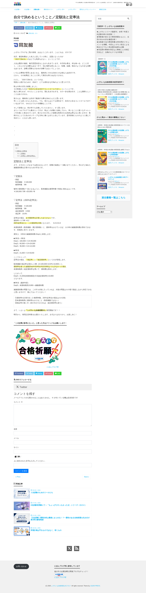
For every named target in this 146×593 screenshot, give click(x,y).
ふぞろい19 (59, 9)
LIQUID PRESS (95, 586)
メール (16, 438)
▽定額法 (22, 153)
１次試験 (16, 9)
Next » (86, 477)
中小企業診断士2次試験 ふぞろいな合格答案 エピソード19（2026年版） (118, 64)
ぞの (36, 33)
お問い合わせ (21, 566)
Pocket (49, 28)
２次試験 (26, 9)
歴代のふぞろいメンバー (87, 9)
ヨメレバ (116, 67)
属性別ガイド (48, 9)
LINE (58, 28)
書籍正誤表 (102, 9)
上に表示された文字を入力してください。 (30, 461)
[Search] (128, 19)
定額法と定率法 (21, 151)
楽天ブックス (112, 74)
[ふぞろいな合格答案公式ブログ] (17, 3)
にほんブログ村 (53, 367)
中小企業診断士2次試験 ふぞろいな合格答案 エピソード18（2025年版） (118, 99)
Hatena (39, 28)
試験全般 (36, 9)
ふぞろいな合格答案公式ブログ (61, 586)
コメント (18, 402)
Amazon (121, 74)
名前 (15, 429)
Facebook (19, 28)
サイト (16, 447)
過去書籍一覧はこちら (114, 197)
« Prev (17, 477)
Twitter (30, 28)
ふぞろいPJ (71, 9)
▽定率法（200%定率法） (28, 156)
